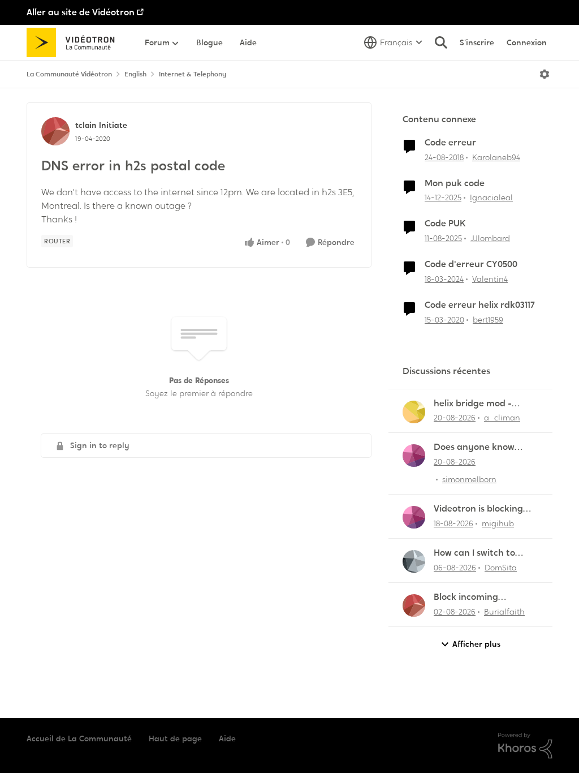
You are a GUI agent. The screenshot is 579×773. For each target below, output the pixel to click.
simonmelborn (469, 479)
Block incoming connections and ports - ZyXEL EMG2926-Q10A (484, 597)
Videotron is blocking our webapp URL (478, 509)
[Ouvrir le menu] (544, 74)
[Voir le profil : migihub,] (414, 517)
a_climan (502, 418)
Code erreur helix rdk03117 (480, 305)
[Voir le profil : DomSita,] (414, 561)
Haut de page (175, 738)
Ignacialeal (491, 197)
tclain (85, 125)
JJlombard (490, 238)
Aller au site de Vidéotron (81, 12)
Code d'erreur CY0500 (471, 264)
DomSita (501, 567)
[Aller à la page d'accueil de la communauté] (74, 42)
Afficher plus (476, 644)
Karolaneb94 (496, 157)
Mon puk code (455, 183)
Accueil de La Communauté (79, 738)
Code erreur (450, 142)
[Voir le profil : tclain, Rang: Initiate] (55, 131)
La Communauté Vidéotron (69, 74)
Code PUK (445, 223)
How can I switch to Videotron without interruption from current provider (474, 553)
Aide (227, 738)
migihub (498, 523)
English (135, 74)
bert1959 (488, 320)
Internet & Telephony (192, 74)
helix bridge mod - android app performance (473, 404)
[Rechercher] (441, 42)
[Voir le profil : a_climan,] (414, 412)
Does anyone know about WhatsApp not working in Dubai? (479, 447)
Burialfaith (504, 612)
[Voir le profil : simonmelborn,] (414, 455)
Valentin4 (490, 279)
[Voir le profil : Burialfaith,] (414, 605)
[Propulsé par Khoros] (525, 746)
